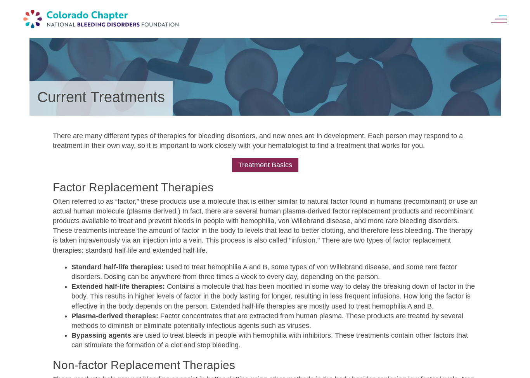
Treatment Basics (265, 165)
